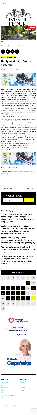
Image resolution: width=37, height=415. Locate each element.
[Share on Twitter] (8, 51)
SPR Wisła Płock (5, 174)
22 (28, 298)
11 (8, 293)
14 (23, 293)
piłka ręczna (30, 171)
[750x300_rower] (18, 27)
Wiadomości (11, 57)
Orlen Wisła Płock (21, 171)
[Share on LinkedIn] (12, 51)
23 (34, 298)
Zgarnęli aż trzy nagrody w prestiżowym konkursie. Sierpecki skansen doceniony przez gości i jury (18, 240)
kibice (14, 171)
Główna (3, 46)
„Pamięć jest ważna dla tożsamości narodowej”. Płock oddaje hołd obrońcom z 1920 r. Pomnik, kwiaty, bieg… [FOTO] (17, 218)
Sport (3, 57)
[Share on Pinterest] (17, 51)
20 (18, 298)
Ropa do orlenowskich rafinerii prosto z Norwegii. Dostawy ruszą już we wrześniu (18, 249)
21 (23, 298)
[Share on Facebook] (3, 51)
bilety (10, 171)
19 (13, 298)
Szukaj (29, 200)
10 (3, 293)
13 (18, 293)
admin (4, 69)
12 (13, 293)
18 (8, 298)
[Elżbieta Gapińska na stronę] (18, 366)
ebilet (9, 137)
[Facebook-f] (3, 410)
